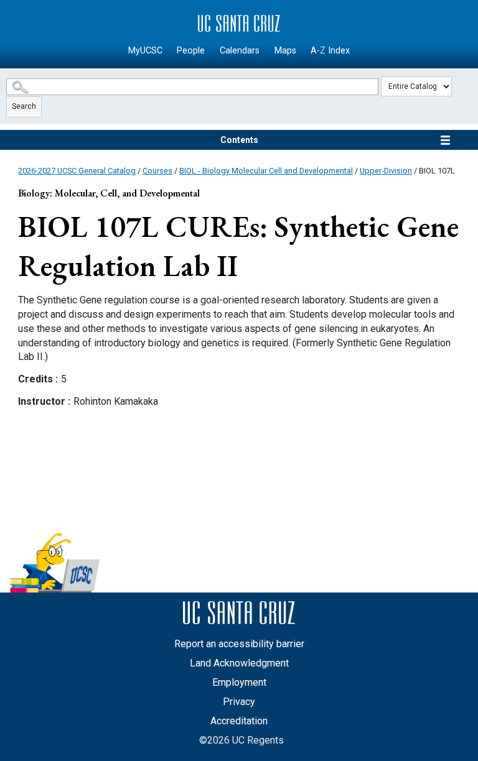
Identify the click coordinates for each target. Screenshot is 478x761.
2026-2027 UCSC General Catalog (77, 170)
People (191, 50)
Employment (239, 682)
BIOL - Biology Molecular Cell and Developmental (266, 170)
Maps (285, 50)
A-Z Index (330, 50)
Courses (157, 170)
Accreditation (239, 721)
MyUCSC (145, 50)
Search (24, 106)
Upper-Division (386, 170)
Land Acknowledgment (239, 663)
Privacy (239, 702)
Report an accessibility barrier (239, 644)
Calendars (240, 50)
